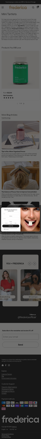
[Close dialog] (38, 209)
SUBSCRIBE (10, 226)
